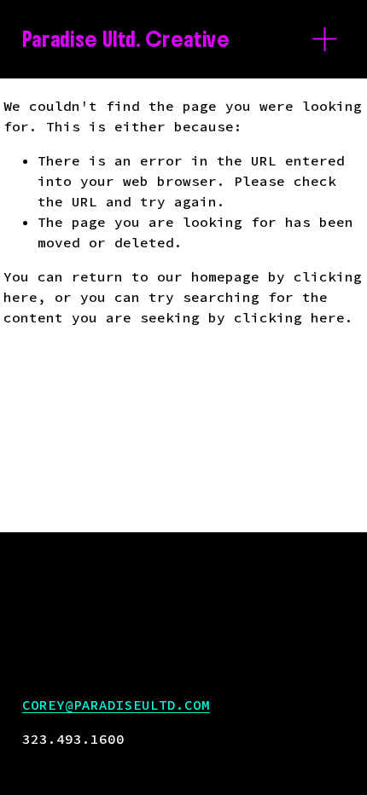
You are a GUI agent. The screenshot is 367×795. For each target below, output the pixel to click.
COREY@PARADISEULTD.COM (116, 704)
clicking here (289, 317)
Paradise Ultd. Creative (126, 39)
